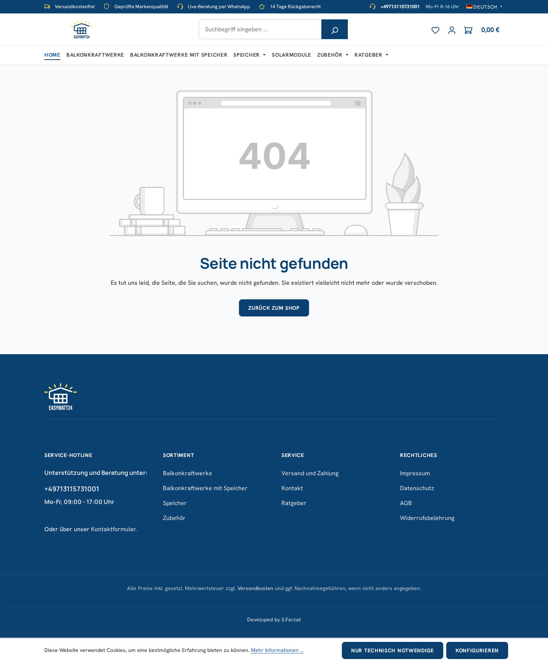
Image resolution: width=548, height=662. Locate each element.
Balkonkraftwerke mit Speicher (205, 488)
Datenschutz (417, 488)
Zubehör (174, 518)
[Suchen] (334, 29)
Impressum (415, 473)
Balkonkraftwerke (187, 473)
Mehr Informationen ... (277, 650)
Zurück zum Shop (274, 308)
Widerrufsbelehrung (427, 518)
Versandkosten (255, 588)
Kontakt (292, 488)
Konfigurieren (477, 650)
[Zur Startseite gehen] (81, 29)
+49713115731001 (71, 488)
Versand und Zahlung (309, 473)
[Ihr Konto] (452, 29)
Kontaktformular (113, 529)
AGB (406, 503)
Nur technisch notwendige (392, 650)
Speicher (175, 503)
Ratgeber (293, 503)
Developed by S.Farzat (274, 619)
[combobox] (260, 29)
